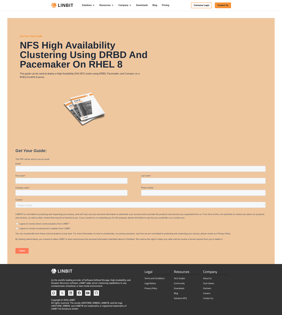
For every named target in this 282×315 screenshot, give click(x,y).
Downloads (179, 288)
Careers (206, 293)
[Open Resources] (112, 5)
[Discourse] (53, 293)
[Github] (96, 293)
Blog (176, 293)
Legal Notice (150, 283)
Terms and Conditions (154, 278)
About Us (207, 278)
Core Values (208, 283)
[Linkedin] (70, 293)
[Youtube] (87, 293)
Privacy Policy (151, 288)
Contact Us (208, 298)
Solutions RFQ (180, 298)
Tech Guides (179, 278)
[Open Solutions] (93, 5)
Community (179, 283)
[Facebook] (79, 293)
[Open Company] (130, 5)
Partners (207, 288)
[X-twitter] (62, 293)
